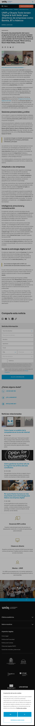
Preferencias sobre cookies (17, 720)
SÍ (24, 714)
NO (10, 714)
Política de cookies (21, 708)
